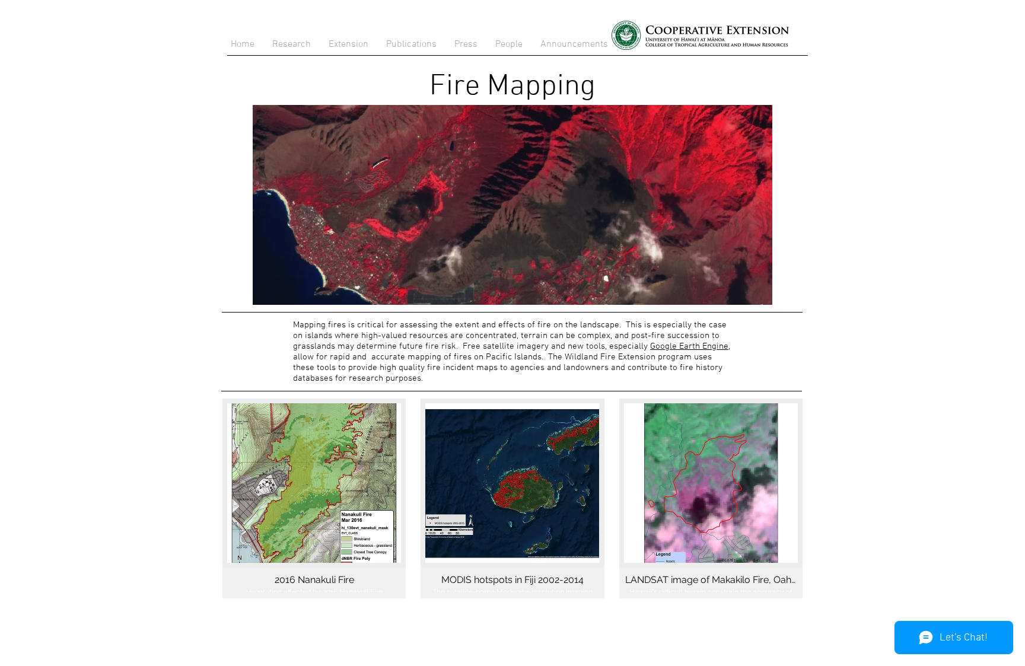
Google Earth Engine (689, 346)
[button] (411, 45)
